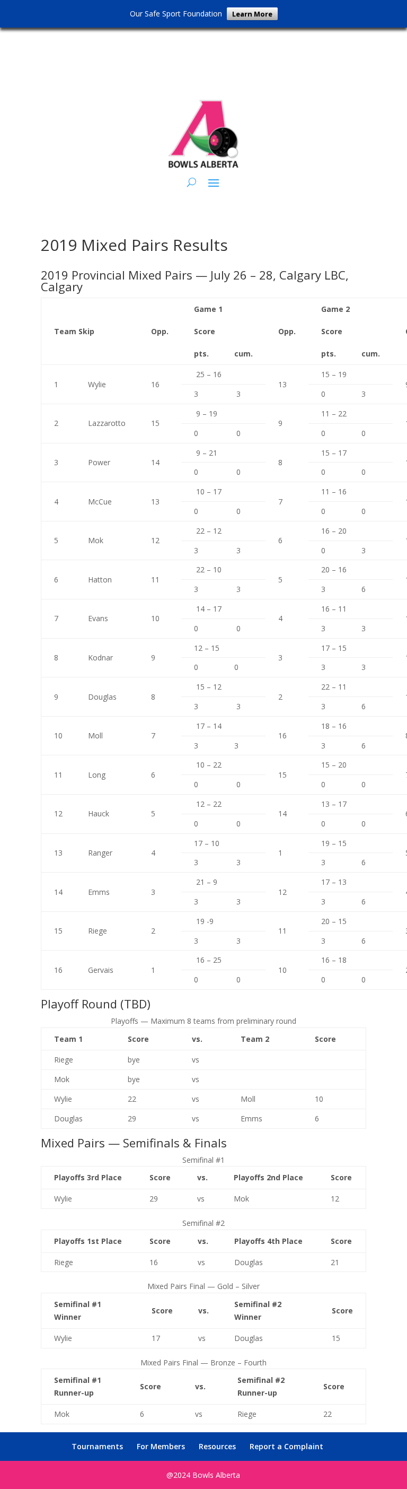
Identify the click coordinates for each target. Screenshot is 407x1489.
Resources (217, 1446)
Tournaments (97, 1446)
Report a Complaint (286, 1446)
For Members (161, 1446)
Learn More (252, 14)
